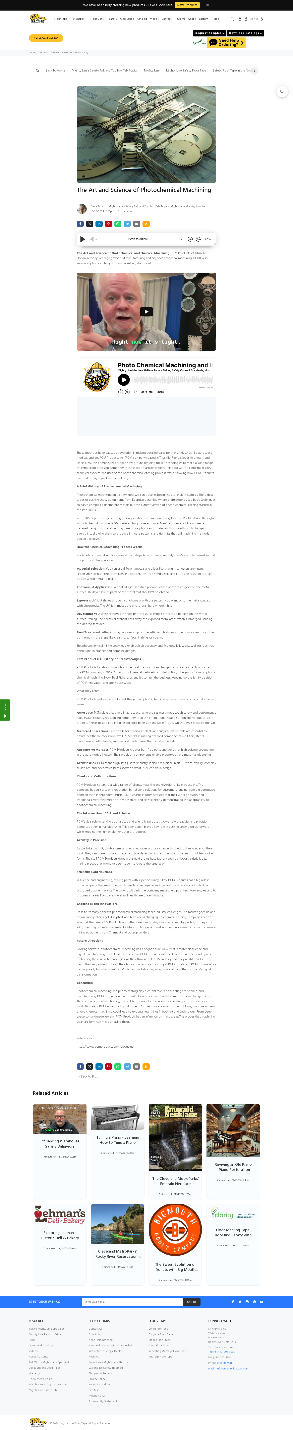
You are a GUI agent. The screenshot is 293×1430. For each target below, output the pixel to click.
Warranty (34, 1373)
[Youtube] (261, 1301)
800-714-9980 (225, 1363)
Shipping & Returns (100, 1373)
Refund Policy (97, 1396)
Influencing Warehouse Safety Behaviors (60, 1144)
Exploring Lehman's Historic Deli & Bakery (60, 1235)
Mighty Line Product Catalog (46, 1334)
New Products (187, 5)
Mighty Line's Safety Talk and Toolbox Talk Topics (105, 70)
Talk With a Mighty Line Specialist (49, 1362)
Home (32, 53)
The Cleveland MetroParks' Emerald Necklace (175, 1181)
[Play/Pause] (83, 239)
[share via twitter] (89, 224)
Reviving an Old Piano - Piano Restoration (233, 1167)
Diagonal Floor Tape (160, 1334)
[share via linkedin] (98, 224)
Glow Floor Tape (158, 1345)
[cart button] (240, 19)
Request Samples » (209, 33)
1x (180, 239)
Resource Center (39, 1357)
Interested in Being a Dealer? (106, 1351)
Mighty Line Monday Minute (188, 206)
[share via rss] (146, 224)
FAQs (32, 1340)
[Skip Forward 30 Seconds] (198, 239)
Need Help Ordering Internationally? (110, 1345)
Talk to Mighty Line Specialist (46, 1329)
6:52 (208, 239)
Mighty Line (152, 70)
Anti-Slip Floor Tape (160, 1357)
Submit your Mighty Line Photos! (108, 1362)
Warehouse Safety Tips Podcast (48, 1384)
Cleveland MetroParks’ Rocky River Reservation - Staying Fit (117, 1256)
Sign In (254, 19)
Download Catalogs (41, 1345)
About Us (94, 1334)
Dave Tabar (98, 206)
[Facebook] (232, 1301)
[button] (37, 70)
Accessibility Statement (103, 1401)
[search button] (233, 19)
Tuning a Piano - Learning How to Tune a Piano (117, 1140)
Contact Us (95, 1329)
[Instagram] (247, 1301)
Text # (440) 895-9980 (221, 1352)
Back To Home (55, 70)
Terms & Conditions (101, 1384)
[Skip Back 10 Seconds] (190, 239)
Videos (33, 1351)
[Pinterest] (254, 1301)
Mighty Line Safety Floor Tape (186, 70)
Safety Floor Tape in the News (233, 70)
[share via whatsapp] (117, 224)
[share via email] (136, 224)
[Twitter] (240, 1301)
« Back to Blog (88, 1076)
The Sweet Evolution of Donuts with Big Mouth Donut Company (175, 1270)
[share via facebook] (80, 224)
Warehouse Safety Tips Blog (106, 1368)
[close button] (207, 6)
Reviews (94, 1357)
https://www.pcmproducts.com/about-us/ (105, 1046)
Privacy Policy (97, 1379)
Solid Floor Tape (158, 1329)
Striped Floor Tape (159, 1340)
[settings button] (261, 19)
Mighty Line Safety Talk (43, 1390)
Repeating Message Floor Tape (167, 1351)
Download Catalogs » (245, 33)
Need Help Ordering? (101, 1340)
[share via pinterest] (108, 224)
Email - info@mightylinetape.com (228, 1368)
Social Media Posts (40, 1379)
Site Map (94, 1390)
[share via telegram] (127, 224)
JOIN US (192, 1302)
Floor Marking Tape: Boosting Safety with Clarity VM (233, 1235)
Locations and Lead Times (44, 1368)
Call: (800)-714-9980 (46, 38)
